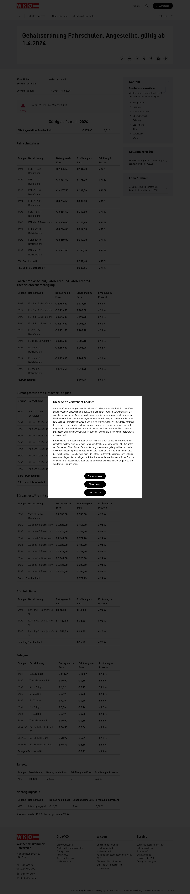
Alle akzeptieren (95, 476)
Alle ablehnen (95, 493)
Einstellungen (95, 484)
